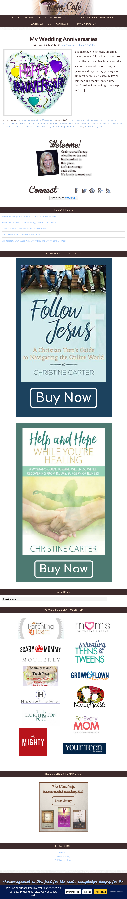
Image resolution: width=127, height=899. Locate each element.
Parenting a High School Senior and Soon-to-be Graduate (29, 216)
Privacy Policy (64, 856)
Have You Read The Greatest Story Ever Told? (24, 228)
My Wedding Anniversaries (64, 38)
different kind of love (21, 123)
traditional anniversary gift (38, 126)
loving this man (97, 123)
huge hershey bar (46, 123)
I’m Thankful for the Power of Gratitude (21, 234)
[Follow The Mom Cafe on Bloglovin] (63, 199)
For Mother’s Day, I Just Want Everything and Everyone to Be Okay (34, 240)
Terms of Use (63, 852)
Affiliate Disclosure (64, 860)
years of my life (94, 126)
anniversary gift (79, 120)
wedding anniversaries (69, 126)
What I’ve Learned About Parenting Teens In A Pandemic (29, 222)
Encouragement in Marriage (36, 120)
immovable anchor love (73, 123)
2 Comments (87, 45)
